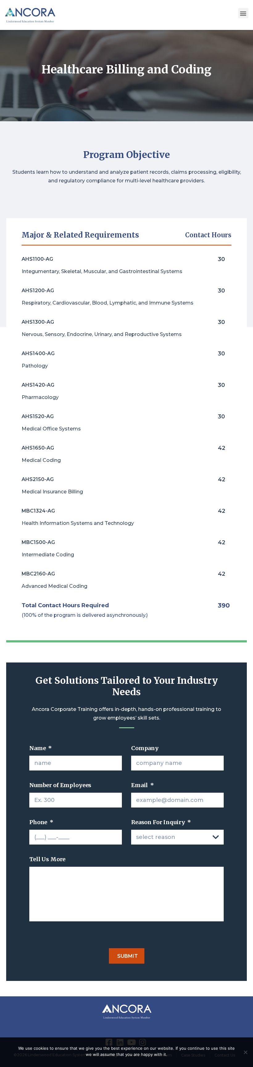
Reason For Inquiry (161, 822)
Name (40, 748)
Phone (41, 822)
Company (145, 748)
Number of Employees (60, 785)
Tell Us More (47, 859)
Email (142, 785)
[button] (243, 13)
